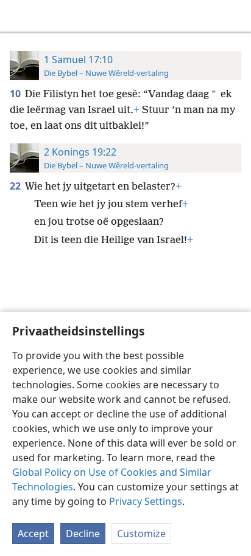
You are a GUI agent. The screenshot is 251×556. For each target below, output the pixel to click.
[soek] (236, 16)
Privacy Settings (145, 501)
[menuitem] (18, 15)
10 (16, 93)
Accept (33, 533)
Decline (83, 533)
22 (16, 186)
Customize (141, 533)
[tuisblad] (18, 15)
